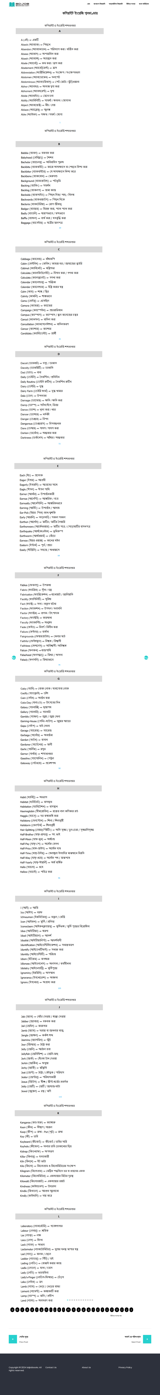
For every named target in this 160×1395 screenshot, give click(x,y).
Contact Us (50, 1367)
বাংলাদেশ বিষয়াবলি (99, 3)
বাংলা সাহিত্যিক (144, 3)
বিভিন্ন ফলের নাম (116, 1315)
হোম (88, 3)
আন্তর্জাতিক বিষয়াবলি (116, 3)
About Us (86, 1367)
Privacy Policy (125, 1367)
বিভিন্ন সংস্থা (130, 3)
